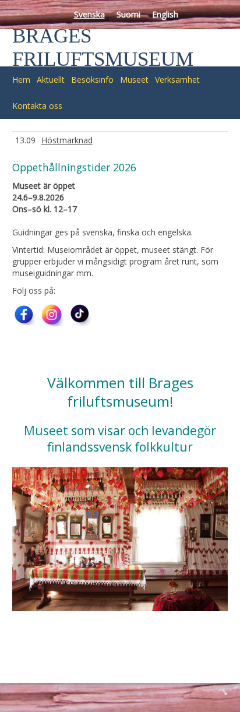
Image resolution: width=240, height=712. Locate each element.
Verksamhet (177, 79)
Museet (134, 79)
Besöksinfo (92, 79)
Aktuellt (51, 79)
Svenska (89, 14)
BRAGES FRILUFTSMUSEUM (102, 47)
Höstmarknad (67, 140)
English (165, 14)
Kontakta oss (37, 105)
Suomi (128, 14)
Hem (21, 79)
